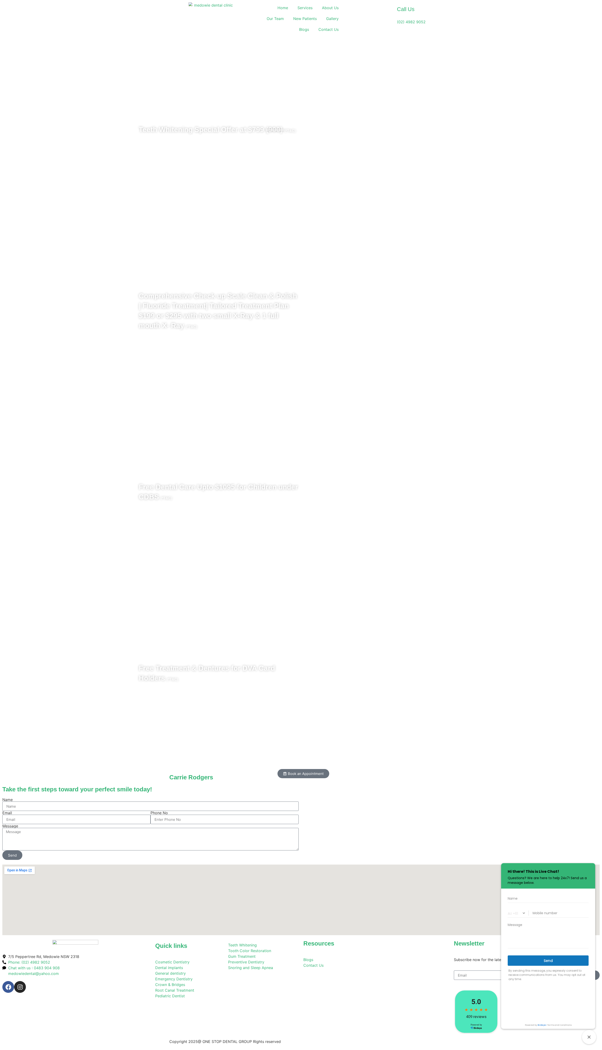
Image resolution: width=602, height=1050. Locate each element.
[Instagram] (20, 987)
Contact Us (328, 29)
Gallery (332, 18)
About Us (330, 7)
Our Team (275, 18)
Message (10, 826)
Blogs (304, 29)
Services (305, 7)
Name (7, 800)
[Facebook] (8, 987)
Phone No (159, 813)
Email (7, 813)
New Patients (305, 18)
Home (282, 7)
